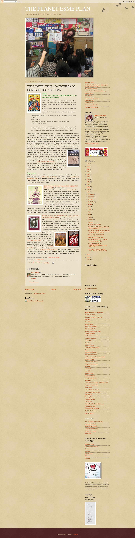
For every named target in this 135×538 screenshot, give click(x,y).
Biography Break (89, 444)
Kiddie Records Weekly (91, 426)
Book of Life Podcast (90, 431)
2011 (88, 187)
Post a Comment (33, 282)
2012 (88, 184)
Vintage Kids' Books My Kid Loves (94, 404)
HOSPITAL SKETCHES (34, 240)
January (90, 222)
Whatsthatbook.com (90, 411)
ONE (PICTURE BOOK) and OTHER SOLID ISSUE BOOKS (97, 240)
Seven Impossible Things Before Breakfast (96, 382)
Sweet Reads (88, 387)
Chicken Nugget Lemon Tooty (93, 331)
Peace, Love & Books (91, 378)
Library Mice (88, 368)
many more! (88, 433)
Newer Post (29, 289)
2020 (88, 166)
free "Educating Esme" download (93, 421)
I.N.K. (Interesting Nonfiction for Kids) (95, 357)
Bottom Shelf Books (90, 329)
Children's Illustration (90, 338)
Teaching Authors (89, 397)
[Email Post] (53, 263)
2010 (88, 189)
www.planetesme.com (39, 259)
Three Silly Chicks (90, 399)
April (89, 214)
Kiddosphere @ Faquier (91, 361)
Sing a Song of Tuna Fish (92, 105)
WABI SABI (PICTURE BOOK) (96, 237)
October (90, 199)
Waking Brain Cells (90, 406)
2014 (88, 179)
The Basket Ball (89, 102)
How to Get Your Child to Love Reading (95, 91)
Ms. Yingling (35, 272)
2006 (88, 260)
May (89, 212)
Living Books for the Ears (91, 428)
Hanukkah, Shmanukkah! (91, 107)
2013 (88, 182)
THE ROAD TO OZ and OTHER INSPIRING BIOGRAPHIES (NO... (98, 250)
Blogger (76, 534)
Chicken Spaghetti (90, 333)
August (90, 204)
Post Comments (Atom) (39, 293)
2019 (88, 169)
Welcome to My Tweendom (92, 408)
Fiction (87, 449)
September (91, 201)
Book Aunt (87, 319)
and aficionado (71, 190)
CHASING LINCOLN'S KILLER (48, 249)
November (91, 196)
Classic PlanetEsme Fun (91, 446)
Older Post (77, 289)
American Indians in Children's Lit (94, 312)
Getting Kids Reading (90, 352)
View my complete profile (91, 143)
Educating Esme (89, 82)
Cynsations (88, 343)
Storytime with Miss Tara (91, 385)
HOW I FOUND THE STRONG (46, 161)
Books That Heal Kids (91, 326)
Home (53, 289)
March (90, 217)
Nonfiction (87, 451)
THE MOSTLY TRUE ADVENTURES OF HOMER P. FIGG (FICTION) (99, 231)
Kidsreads (87, 366)
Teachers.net (88, 394)
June (89, 209)
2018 (88, 171)
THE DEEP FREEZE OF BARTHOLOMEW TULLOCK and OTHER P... (97, 245)
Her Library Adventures (91, 354)
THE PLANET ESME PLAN (57, 8)
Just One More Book (90, 424)
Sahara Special (89, 93)
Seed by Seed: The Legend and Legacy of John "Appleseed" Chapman (96, 85)
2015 (88, 176)
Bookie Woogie (89, 324)
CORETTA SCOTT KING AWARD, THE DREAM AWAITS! (98, 227)
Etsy (86, 350)
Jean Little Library (89, 359)
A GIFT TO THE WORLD (94, 224)
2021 (88, 164)
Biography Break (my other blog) (93, 317)
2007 (88, 257)
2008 (88, 254)
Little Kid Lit (88, 371)
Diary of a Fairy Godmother (92, 98)
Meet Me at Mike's (90, 375)
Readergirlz (88, 380)
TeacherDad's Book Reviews (92, 392)
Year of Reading (89, 413)
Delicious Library (89, 345)
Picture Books (88, 453)
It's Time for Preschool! (91, 88)
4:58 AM (33, 278)
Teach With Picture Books (92, 389)
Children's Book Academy (92, 336)
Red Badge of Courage (50, 176)
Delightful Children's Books (92, 347)
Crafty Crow (88, 340)
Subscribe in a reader (91, 288)
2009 (88, 192)
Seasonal (87, 458)
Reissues (87, 456)
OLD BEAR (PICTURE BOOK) (96, 235)
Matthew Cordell (89, 373)
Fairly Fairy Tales (89, 100)
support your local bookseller (54, 257)
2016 (88, 174)
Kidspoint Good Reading (91, 364)
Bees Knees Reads (90, 314)
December (91, 194)
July (89, 207)
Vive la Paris (88, 95)
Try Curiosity (88, 401)
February (90, 219)
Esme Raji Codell (101, 115)
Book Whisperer (89, 322)
